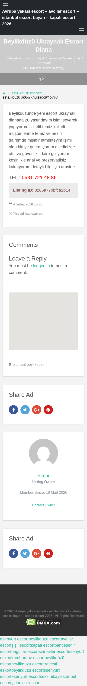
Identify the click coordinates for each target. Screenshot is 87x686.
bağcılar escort (25, 651)
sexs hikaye (51, 676)
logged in (41, 266)
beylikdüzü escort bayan (54, 58)
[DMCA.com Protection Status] (43, 622)
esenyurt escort (14, 639)
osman (44, 475)
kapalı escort (43, 645)
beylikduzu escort (45, 639)
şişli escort (21, 645)
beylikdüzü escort (22, 58)
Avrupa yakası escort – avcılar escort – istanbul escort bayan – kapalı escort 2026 (40, 17)
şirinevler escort (53, 651)
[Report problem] (41, 79)
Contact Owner (43, 505)
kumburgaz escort (28, 657)
